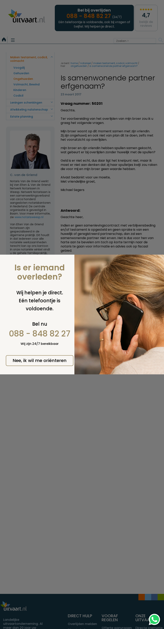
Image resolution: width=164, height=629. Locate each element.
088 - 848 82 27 (39, 333)
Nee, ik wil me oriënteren (40, 360)
